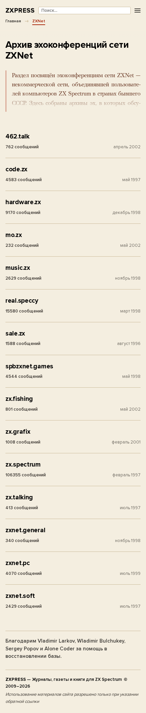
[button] (73, 91)
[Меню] (137, 10)
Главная (13, 21)
